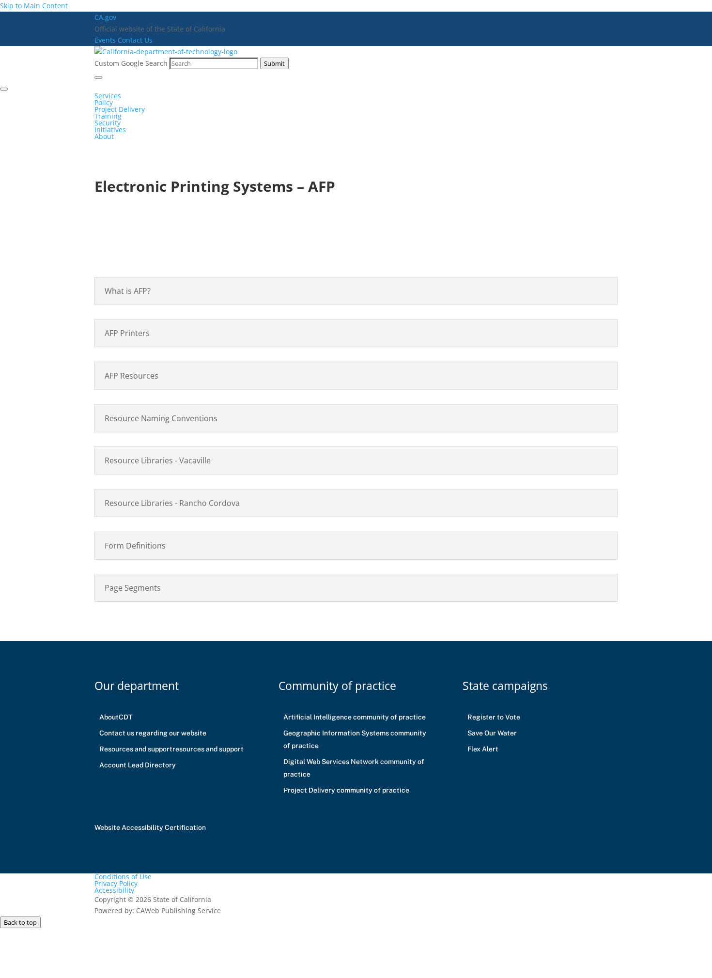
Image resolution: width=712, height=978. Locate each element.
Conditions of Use (123, 876)
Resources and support (171, 749)
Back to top (20, 922)
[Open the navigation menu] (98, 77)
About (104, 136)
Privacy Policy (116, 883)
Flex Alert (482, 749)
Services (107, 95)
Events (106, 40)
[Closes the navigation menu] (4, 89)
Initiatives (110, 129)
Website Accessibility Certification (150, 827)
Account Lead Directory (137, 765)
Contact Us (135, 40)
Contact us (152, 733)
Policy (103, 102)
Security (107, 122)
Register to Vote (493, 717)
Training (108, 116)
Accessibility (114, 890)
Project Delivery (119, 109)
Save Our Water (492, 733)
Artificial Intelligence (354, 717)
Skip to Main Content (34, 5)
